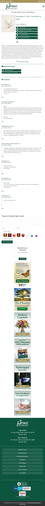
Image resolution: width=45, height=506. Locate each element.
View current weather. (23, 61)
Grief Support (22, 463)
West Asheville (22, 437)
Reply (3, 97)
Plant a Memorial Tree (24, 35)
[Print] (17, 42)
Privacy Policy (22, 504)
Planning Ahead (22, 453)
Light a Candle (22, 27)
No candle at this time (8, 238)
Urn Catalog (22, 473)
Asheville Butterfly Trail (24, 37)
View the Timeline (9, 70)
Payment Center (22, 449)
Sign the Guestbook (23, 32)
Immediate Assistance (22, 456)
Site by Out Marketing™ (34, 502)
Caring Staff (22, 466)
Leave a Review (22, 469)
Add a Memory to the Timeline (25, 30)
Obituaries (22, 459)
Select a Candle (7, 231)
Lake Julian (22, 430)
